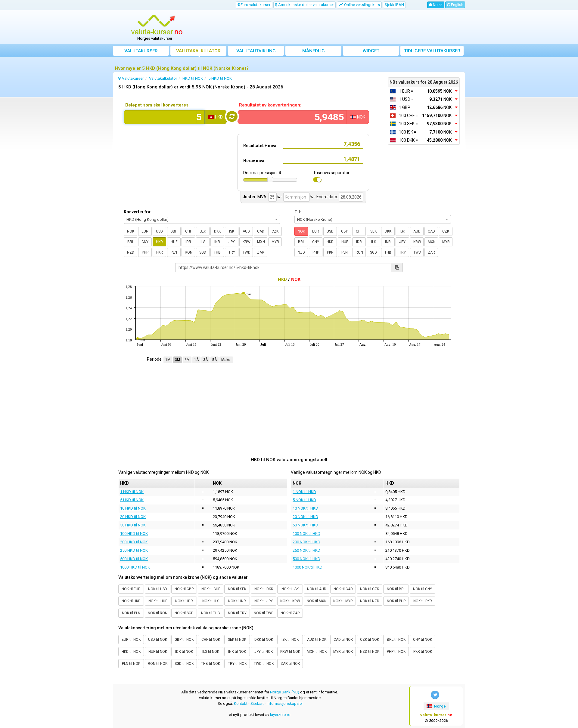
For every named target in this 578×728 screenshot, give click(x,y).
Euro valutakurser (255, 4)
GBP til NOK (184, 639)
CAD (260, 231)
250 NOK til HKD (306, 550)
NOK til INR (237, 601)
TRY (231, 252)
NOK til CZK (369, 589)
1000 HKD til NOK (135, 567)
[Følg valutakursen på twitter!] (435, 695)
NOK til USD (157, 589)
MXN (261, 242)
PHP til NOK (396, 651)
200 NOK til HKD (306, 542)
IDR (188, 242)
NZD (130, 252)
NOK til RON (157, 613)
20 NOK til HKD (305, 516)
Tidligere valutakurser (432, 51)
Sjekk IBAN (394, 4)
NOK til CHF (210, 589)
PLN (174, 252)
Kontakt (240, 703)
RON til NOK (157, 664)
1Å (196, 360)
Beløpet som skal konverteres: (157, 105)
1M (167, 360)
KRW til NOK (290, 651)
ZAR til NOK (290, 664)
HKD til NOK (131, 651)
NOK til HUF (157, 601)
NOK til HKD (131, 601)
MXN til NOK (317, 651)
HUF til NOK (157, 651)
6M (187, 360)
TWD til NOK (264, 664)
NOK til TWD (264, 613)
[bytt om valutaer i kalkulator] (232, 116)
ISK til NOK (290, 639)
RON (188, 252)
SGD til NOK (184, 664)
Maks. (226, 360)
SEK (203, 231)
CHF (188, 231)
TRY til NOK (237, 664)
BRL (130, 242)
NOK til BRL (396, 589)
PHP (145, 252)
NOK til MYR (343, 601)
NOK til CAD (343, 589)
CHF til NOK (210, 639)
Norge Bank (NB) (284, 692)
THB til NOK (210, 664)
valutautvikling (256, 51)
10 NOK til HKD (305, 508)
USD (159, 231)
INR (217, 242)
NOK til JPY (263, 601)
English (456, 5)
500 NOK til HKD (306, 559)
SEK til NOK (237, 639)
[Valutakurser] (157, 25)
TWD (246, 252)
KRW (246, 242)
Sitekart (257, 703)
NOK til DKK (263, 589)
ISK (231, 231)
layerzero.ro (280, 714)
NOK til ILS (210, 601)
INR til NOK (237, 651)
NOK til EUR (131, 589)
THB (217, 252)
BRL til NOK (396, 639)
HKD (159, 242)
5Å (214, 360)
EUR (144, 231)
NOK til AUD (316, 589)
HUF (174, 242)
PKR (159, 252)
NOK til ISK (290, 589)
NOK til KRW (290, 601)
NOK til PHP (396, 601)
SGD (202, 252)
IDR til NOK (184, 651)
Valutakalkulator (198, 51)
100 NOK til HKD (306, 533)
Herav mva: (254, 160)
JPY (231, 242)
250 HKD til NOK (134, 550)
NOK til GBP (184, 589)
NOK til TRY (237, 613)
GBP (173, 231)
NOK (130, 231)
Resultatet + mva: (260, 145)
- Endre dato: (326, 196)
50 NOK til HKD (305, 525)
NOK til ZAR (290, 613)
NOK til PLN (131, 613)
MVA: (262, 196)
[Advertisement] (333, 27)
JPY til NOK (263, 651)
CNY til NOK (422, 639)
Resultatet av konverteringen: (270, 105)
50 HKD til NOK (133, 525)
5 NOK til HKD (304, 500)
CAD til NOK (343, 639)
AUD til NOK (316, 639)
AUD (246, 231)
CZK (275, 231)
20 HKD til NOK (133, 516)
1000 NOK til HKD (307, 567)
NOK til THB (210, 613)
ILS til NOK (210, 651)
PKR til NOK (422, 651)
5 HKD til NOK (132, 500)
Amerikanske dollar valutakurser (305, 4)
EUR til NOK (131, 639)
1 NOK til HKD (304, 491)
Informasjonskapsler (285, 703)
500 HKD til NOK (134, 559)
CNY (144, 242)
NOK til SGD (184, 613)
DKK (217, 231)
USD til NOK (157, 639)
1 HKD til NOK (132, 491)
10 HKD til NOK (133, 508)
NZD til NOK (369, 651)
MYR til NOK (343, 651)
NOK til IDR (184, 601)
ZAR (260, 252)
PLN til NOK (131, 664)
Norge (439, 706)
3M (177, 360)
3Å (205, 360)
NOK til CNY (422, 589)
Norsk (437, 5)
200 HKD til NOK (134, 542)
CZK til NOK (369, 639)
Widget (371, 51)
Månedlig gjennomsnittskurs (313, 52)
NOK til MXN (317, 601)
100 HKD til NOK (134, 533)
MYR (275, 242)
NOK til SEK (237, 589)
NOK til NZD (369, 601)
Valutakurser (141, 51)
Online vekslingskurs (361, 4)
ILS (202, 242)
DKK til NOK (263, 639)
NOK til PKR (422, 601)
